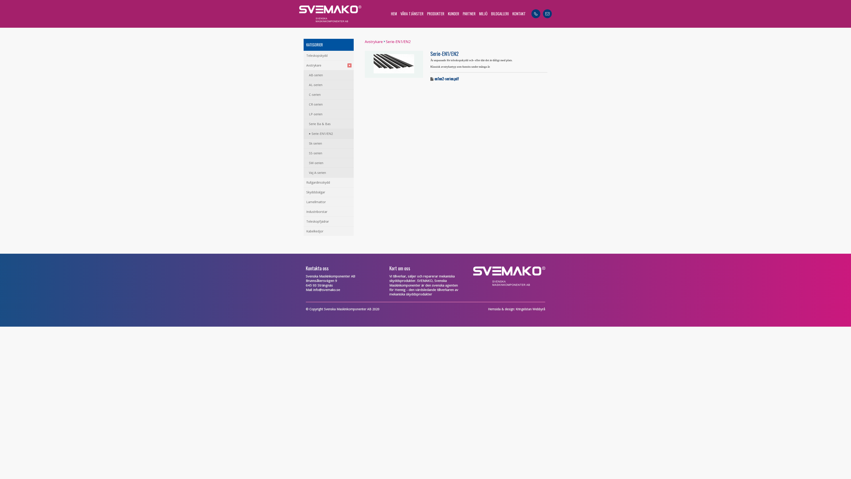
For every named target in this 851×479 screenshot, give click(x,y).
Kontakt (519, 13)
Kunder (453, 13)
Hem (394, 13)
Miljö (483, 13)
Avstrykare (374, 41)
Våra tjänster (412, 13)
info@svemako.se (326, 289)
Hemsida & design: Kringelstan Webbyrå (516, 309)
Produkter (435, 13)
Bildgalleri (500, 13)
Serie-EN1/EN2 (398, 41)
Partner (469, 13)
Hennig (400, 289)
